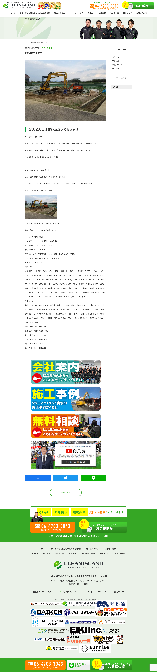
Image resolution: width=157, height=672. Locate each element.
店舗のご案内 (104, 553)
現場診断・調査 (88, 553)
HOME (27, 42)
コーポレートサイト (95, 591)
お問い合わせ (141, 13)
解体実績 (102, 13)
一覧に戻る (65, 492)
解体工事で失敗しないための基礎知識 (35, 13)
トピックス (116, 57)
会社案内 (91, 13)
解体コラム (116, 69)
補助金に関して (117, 65)
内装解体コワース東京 (42, 591)
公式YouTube (120, 591)
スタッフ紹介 (78, 13)
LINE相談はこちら (81, 664)
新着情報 (33, 42)
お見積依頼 (142, 5)
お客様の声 (114, 13)
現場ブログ (127, 13)
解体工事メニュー (61, 13)
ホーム (12, 13)
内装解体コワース (69, 591)
